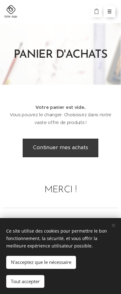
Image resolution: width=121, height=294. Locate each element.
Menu (109, 11)
